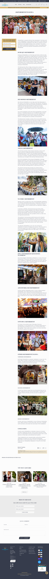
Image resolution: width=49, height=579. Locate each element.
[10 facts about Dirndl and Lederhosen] (9, 476)
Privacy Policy (31, 548)
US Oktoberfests (22, 550)
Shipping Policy (32, 551)
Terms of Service (32, 553)
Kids (24, 4)
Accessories (28, 4)
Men (16, 4)
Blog (20, 548)
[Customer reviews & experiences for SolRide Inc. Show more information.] (42, 568)
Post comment (24, 537)
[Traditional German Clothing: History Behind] (40, 476)
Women (19, 4)
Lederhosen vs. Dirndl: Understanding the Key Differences (24, 486)
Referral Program (22, 551)
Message (6, 529)
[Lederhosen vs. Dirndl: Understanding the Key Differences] (24, 476)
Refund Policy (31, 550)
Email (26, 524)
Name (5, 524)
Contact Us (21, 553)
